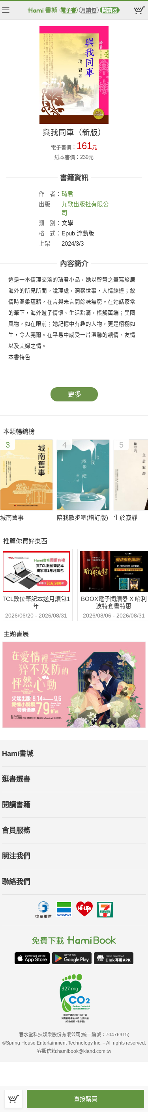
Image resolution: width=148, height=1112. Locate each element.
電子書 (68, 10)
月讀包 (88, 10)
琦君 (67, 194)
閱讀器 (109, 10)
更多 (74, 394)
